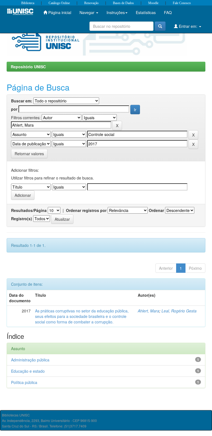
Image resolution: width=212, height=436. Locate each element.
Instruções (116, 12)
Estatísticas (146, 12)
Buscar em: (21, 100)
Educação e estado (28, 371)
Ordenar (156, 210)
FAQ (168, 12)
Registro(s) (21, 218)
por (14, 109)
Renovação (91, 3)
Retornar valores (29, 153)
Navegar (88, 12)
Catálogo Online (59, 3)
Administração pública (30, 360)
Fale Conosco (182, 3)
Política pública (24, 382)
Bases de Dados (123, 3)
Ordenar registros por (86, 210)
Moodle (153, 3)
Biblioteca (27, 3)
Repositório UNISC (28, 66)
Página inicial (59, 12)
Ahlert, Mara (148, 311)
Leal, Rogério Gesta (179, 311)
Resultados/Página (29, 210)
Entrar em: (188, 26)
